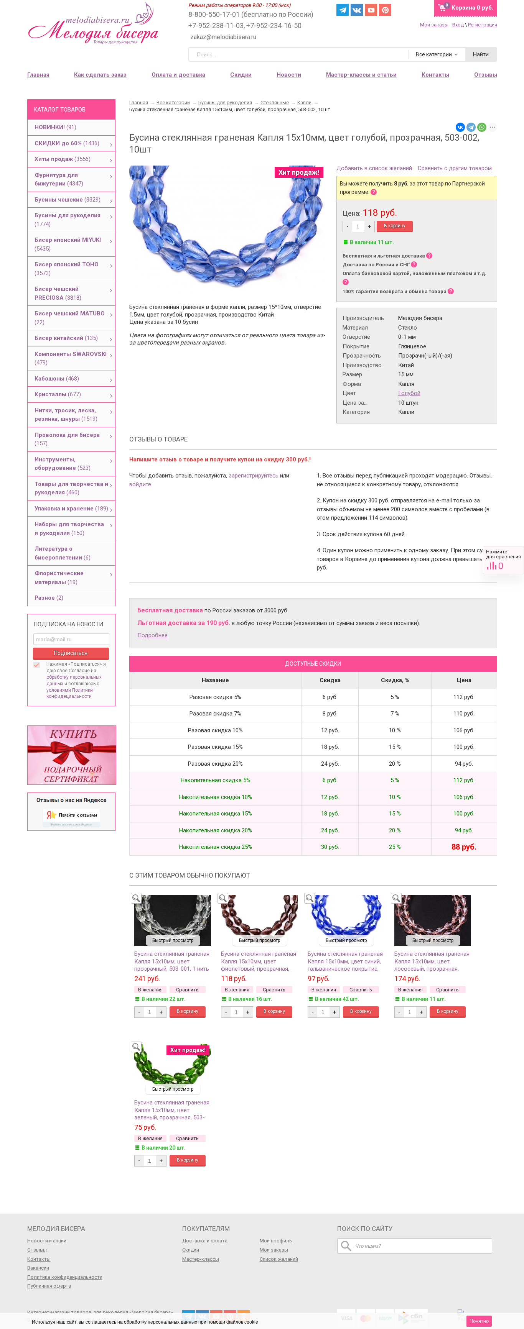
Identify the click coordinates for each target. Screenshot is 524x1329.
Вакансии (38, 1268)
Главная (38, 74)
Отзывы (37, 1250)
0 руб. (472, 7)
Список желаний (279, 1259)
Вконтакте (357, 10)
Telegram (342, 10)
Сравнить (503, 560)
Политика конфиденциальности (64, 1277)
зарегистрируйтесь (253, 475)
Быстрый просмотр (172, 940)
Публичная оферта (49, 1286)
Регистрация (482, 25)
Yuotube (371, 10)
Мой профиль (276, 1241)
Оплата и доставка (178, 74)
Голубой (409, 393)
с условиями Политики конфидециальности (72, 690)
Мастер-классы (200, 1259)
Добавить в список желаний (374, 169)
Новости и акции (46, 1241)
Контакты (39, 1259)
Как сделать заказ (100, 74)
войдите (140, 484)
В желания (150, 990)
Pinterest (385, 10)
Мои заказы (434, 25)
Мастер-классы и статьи (361, 74)
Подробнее (152, 635)
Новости (289, 74)
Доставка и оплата (204, 1241)
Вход (458, 25)
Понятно (479, 1321)
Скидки (241, 74)
